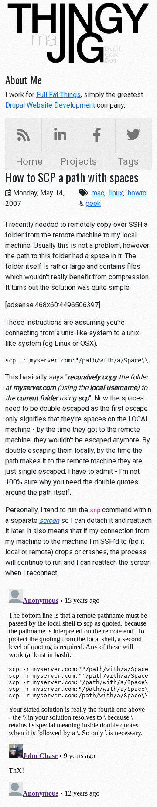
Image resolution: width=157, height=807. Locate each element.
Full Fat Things (58, 94)
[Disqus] (78, 694)
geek (93, 203)
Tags (128, 161)
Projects (78, 161)
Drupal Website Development (50, 105)
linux (116, 193)
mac (98, 193)
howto (137, 193)
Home (29, 161)
